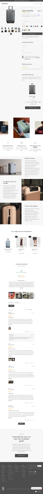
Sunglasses (3, 475)
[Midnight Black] (41, 26)
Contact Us (24, 467)
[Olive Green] (27, 26)
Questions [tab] (17, 302)
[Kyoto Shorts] (35, 242)
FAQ (22, 469)
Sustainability (10, 473)
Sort (25, 309)
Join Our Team (10, 479)
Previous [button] (5, 14)
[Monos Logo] (5, 3)
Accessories (4, 478)
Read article (21, 455)
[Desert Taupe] (22, 26)
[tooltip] (24, 280)
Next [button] (16, 14)
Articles (9, 476)
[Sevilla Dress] (21, 242)
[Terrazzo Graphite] (22, 30)
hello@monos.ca (35, 474)
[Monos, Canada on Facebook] (31, 472)
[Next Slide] (34, 295)
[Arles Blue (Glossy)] (29, 30)
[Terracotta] (35, 26)
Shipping (23, 474)
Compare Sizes (4, 481)
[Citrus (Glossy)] (27, 30)
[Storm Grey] (37, 26)
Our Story (10, 469)
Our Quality (10, 470)
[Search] (33, 4)
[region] (21, 295)
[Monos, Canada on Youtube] (35, 472)
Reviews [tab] (11, 302)
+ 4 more (11, 382)
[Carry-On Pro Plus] (8, 242)
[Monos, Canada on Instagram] (29, 472)
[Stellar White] (39, 26)
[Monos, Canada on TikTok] (33, 472)
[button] (26, 13)
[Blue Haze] (29, 26)
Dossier (9, 474)
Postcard (9, 477)
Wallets (3, 476)
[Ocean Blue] (31, 26)
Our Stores (10, 467)
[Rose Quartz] (25, 26)
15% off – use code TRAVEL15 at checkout (21, 0)
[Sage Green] (33, 26)
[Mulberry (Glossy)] (25, 30)
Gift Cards (3, 479)
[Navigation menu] (40, 3)
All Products (4, 467)
